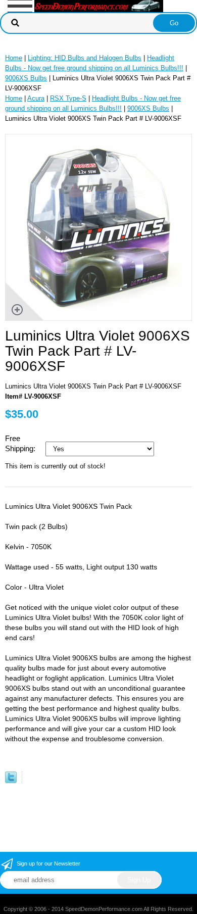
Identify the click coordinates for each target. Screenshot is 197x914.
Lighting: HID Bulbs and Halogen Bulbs (84, 58)
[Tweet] (11, 781)
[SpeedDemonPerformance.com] (98, 5)
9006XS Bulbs (26, 78)
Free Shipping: (21, 443)
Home (13, 58)
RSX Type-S (68, 98)
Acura (35, 98)
